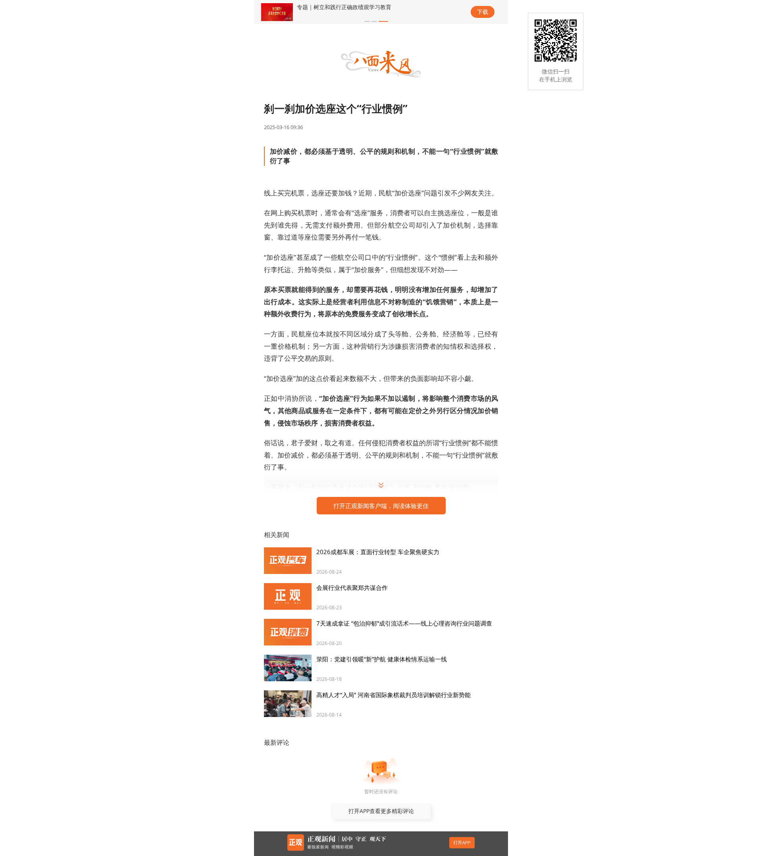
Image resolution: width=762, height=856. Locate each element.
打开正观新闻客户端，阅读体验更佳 (381, 506)
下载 (482, 11)
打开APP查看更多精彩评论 (381, 811)
